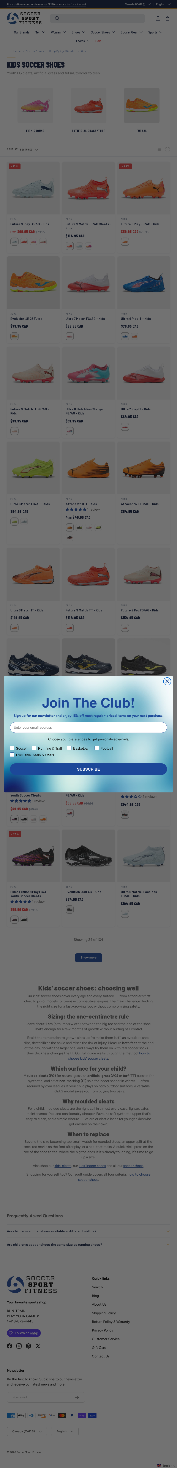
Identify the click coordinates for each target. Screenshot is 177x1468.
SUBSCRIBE (88, 769)
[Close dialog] (167, 681)
